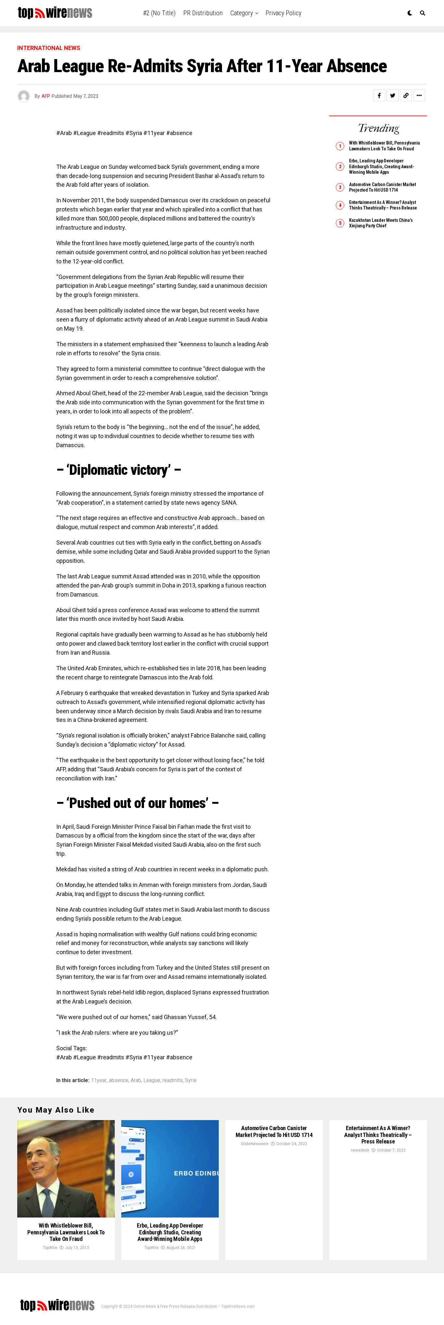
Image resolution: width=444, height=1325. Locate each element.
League (151, 1080)
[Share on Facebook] (379, 95)
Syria (190, 1080)
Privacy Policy (283, 13)
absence (118, 1080)
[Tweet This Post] (392, 95)
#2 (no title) (159, 13)
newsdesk (360, 1150)
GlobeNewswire (254, 1144)
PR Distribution (203, 13)
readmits (173, 1080)
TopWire (50, 1247)
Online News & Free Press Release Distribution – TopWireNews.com (194, 1306)
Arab (136, 1080)
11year (99, 1080)
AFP (46, 96)
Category (241, 13)
